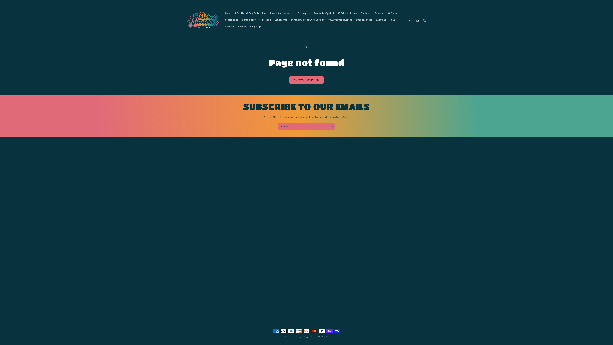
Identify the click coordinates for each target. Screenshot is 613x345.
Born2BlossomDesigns (301, 337)
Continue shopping (306, 80)
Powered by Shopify (320, 337)
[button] (282, 13)
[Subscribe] (331, 126)
